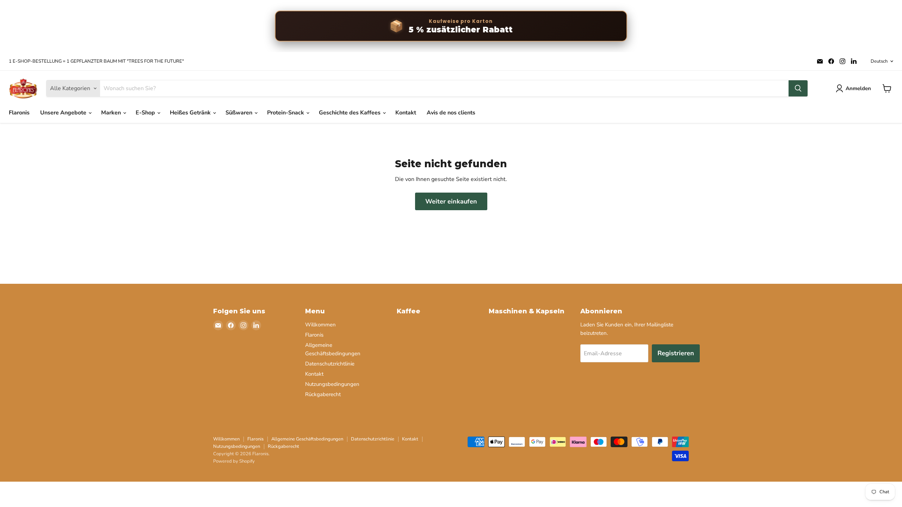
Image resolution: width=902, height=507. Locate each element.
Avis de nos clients (451, 113)
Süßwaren (240, 113)
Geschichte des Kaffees (350, 113)
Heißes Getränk (191, 113)
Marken (111, 113)
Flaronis (19, 113)
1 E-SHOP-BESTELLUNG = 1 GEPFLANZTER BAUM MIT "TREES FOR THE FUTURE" (96, 61)
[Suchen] (798, 88)
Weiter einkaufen (451, 201)
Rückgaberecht (323, 394)
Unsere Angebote (64, 113)
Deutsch (879, 61)
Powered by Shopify (234, 461)
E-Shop (146, 113)
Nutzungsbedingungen (332, 384)
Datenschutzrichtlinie (329, 363)
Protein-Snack (286, 113)
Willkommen (320, 324)
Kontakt (405, 113)
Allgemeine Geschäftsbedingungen (307, 439)
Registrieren (675, 353)
